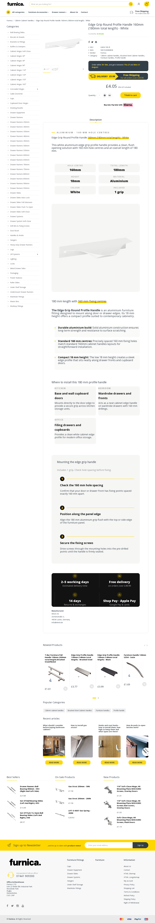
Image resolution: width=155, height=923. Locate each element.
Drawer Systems (73, 877)
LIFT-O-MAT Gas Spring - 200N (79, 811)
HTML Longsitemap (131, 877)
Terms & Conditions (132, 892)
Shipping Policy (129, 899)
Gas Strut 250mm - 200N (79, 798)
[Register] (138, 4)
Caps (69, 866)
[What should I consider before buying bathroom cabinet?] (54, 748)
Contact (127, 870)
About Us (127, 866)
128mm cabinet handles (110, 55)
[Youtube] (23, 905)
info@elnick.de (57, 622)
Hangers (70, 881)
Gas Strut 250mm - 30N (79, 786)
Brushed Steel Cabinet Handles (132, 55)
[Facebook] (89, 42)
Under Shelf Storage (75, 884)
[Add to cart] (65, 689)
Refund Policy (129, 895)
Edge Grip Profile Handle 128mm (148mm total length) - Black (108, 657)
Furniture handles (107, 58)
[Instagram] (17, 905)
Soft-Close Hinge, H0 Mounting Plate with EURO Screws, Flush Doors (129, 819)
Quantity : (92, 95)
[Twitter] (92, 42)
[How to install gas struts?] (82, 748)
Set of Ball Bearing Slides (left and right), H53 (31, 802)
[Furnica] (25, 862)
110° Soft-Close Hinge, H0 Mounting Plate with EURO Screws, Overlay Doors (129, 788)
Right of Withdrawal (131, 903)
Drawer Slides (72, 873)
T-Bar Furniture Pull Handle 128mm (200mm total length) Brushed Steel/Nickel (55, 658)
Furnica (9, 20)
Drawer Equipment (74, 870)
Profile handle (120, 58)
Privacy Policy (129, 884)
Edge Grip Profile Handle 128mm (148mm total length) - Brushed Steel (82, 657)
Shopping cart (129, 888)
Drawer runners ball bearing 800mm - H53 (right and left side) (29, 788)
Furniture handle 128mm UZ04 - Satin (135, 656)
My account (128, 881)
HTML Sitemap (130, 873)
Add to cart (131, 95)
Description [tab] (96, 119)
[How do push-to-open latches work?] (137, 748)
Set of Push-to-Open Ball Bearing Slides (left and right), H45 (31, 815)
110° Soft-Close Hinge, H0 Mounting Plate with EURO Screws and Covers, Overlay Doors (129, 804)
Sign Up (140, 845)
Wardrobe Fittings (74, 888)
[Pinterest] (96, 42)
